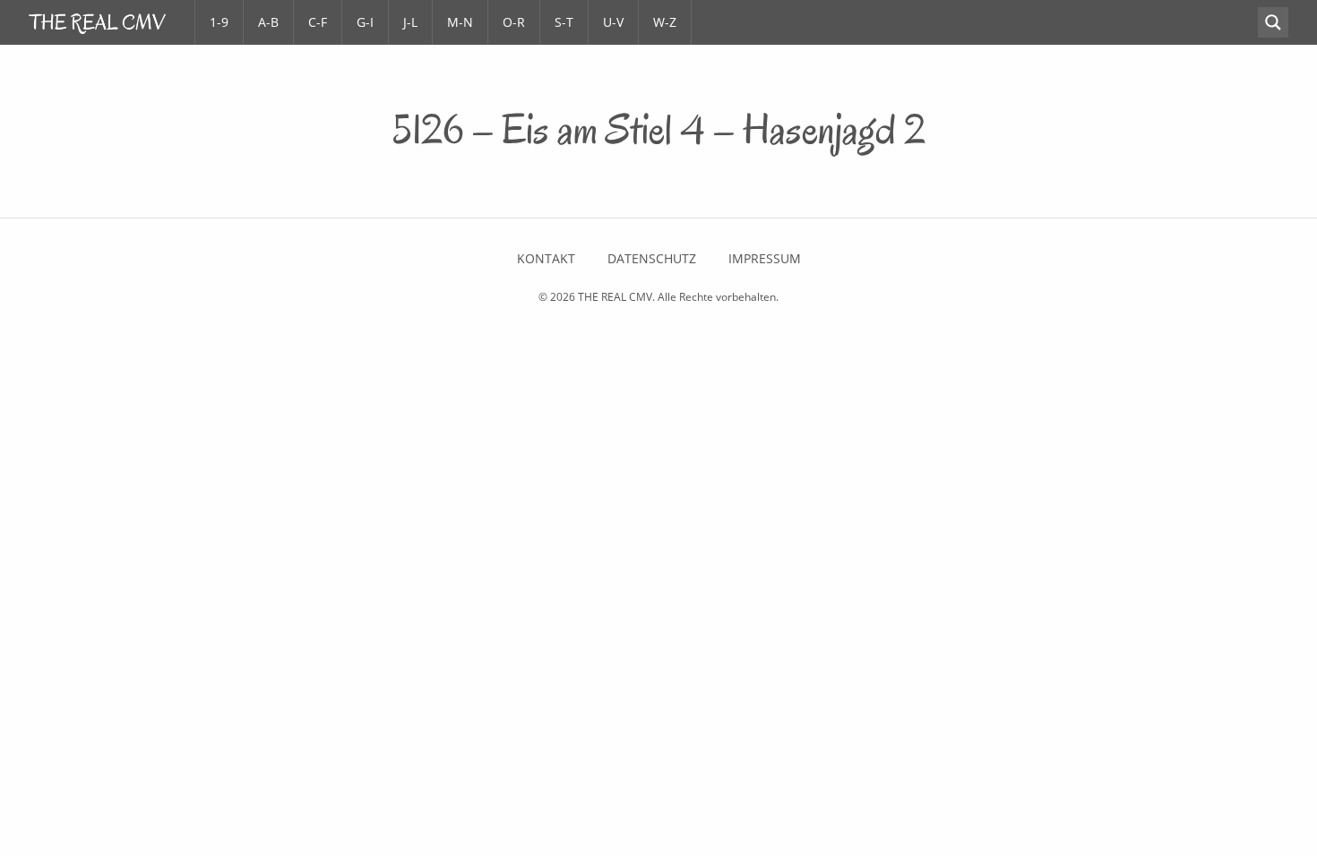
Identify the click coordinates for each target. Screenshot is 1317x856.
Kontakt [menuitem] (546, 259)
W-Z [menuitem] (664, 21)
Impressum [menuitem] (764, 259)
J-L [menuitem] (410, 21)
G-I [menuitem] (365, 21)
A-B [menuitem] (268, 21)
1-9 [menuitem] (219, 21)
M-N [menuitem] (460, 21)
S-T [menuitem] (564, 21)
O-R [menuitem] (514, 21)
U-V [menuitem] (613, 21)
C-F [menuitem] (317, 21)
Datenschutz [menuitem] (651, 259)
